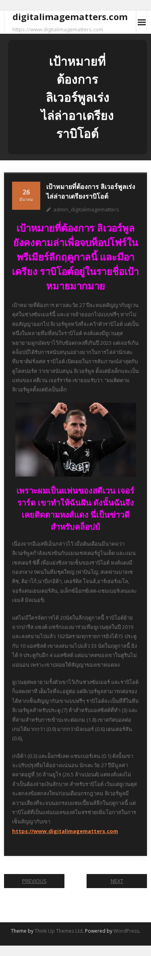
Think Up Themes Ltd (59, 930)
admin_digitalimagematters (86, 209)
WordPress (126, 930)
